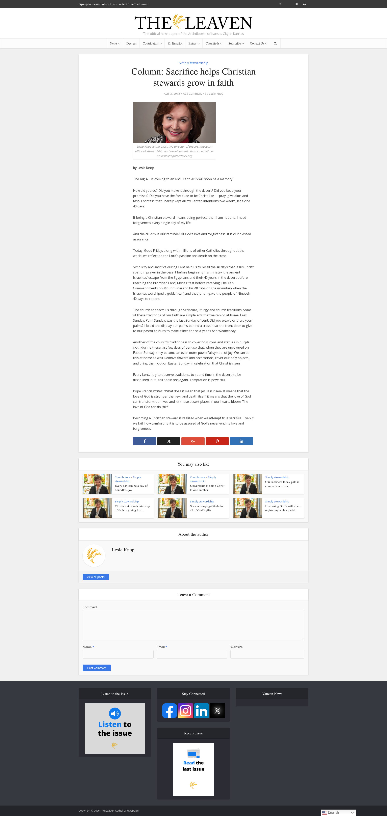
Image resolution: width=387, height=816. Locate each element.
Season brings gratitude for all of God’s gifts (207, 508)
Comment (90, 607)
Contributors (151, 43)
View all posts (96, 577)
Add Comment (192, 93)
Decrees (131, 43)
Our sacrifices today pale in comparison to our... (282, 484)
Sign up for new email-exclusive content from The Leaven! (114, 4)
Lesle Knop (216, 93)
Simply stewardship (193, 63)
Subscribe (234, 43)
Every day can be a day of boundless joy (131, 488)
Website (236, 647)
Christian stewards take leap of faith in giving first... (132, 508)
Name (88, 647)
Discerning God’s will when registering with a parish (282, 508)
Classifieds (212, 43)
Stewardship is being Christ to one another (207, 488)
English (333, 812)
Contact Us (257, 43)
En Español (175, 43)
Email (162, 647)
